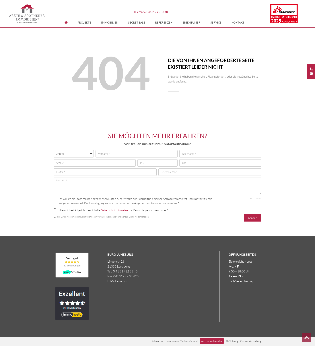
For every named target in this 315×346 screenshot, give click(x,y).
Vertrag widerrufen (212, 341)
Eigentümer (191, 22)
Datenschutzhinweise (114, 210)
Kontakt (238, 22)
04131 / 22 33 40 (157, 12)
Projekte (84, 22)
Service (215, 22)
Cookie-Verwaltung (250, 341)
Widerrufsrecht (189, 341)
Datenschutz (158, 341)
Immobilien (109, 22)
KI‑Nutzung (231, 341)
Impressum (173, 341)
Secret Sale (136, 22)
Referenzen (163, 22)
